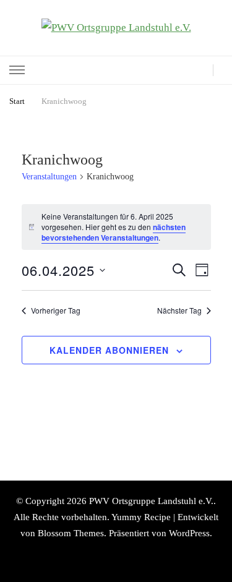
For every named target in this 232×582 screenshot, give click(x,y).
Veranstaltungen (49, 176)
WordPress (189, 533)
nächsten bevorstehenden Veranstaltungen (113, 232)
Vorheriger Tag (55, 310)
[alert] (116, 227)
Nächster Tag (179, 310)
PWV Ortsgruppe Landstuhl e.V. (151, 501)
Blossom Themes (71, 533)
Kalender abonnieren (109, 350)
